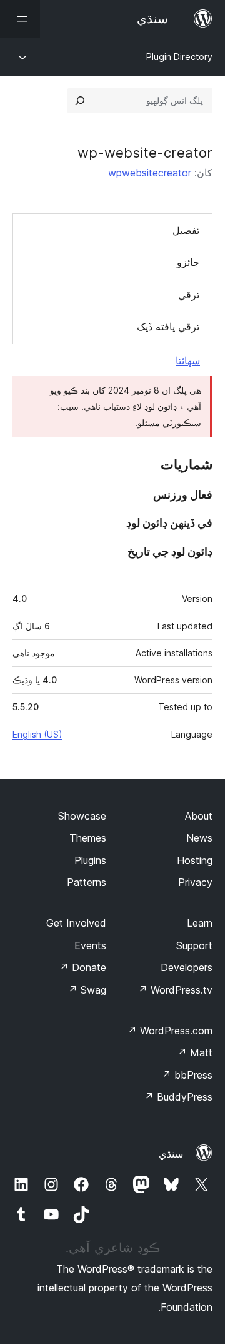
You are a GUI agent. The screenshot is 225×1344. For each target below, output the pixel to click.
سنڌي (171, 1154)
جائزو (188, 262)
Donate (82, 967)
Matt (195, 1052)
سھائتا (188, 360)
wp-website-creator (145, 153)
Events (90, 945)
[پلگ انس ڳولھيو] (80, 100)
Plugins (90, 860)
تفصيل (185, 230)
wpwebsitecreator (149, 172)
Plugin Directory (179, 56)
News (199, 838)
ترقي (188, 294)
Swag (87, 990)
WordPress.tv (175, 990)
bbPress (187, 1075)
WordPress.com (170, 1030)
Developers (186, 967)
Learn (199, 923)
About (198, 816)
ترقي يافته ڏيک (168, 326)
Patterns (86, 882)
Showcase (82, 816)
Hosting (194, 860)
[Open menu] (20, 19)
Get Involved (76, 923)
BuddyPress (178, 1097)
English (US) (37, 734)
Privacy (195, 882)
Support (194, 945)
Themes (87, 838)
